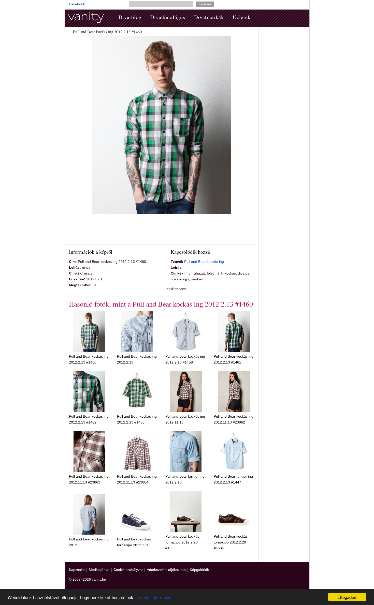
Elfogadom (347, 597)
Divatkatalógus (167, 17)
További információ (153, 597)
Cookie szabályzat (128, 570)
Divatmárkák (209, 17)
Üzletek (242, 17)
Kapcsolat (77, 570)
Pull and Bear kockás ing (204, 262)
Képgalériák (199, 570)
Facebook (77, 4)
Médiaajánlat (99, 570)
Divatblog (130, 17)
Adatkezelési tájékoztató (166, 570)
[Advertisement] (161, 231)
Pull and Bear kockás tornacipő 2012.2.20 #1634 (231, 542)
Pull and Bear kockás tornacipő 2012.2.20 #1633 (182, 542)
